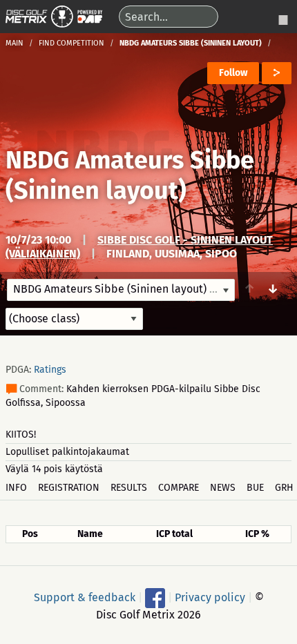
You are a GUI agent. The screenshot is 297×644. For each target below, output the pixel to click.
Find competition (71, 43)
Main (14, 43)
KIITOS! (21, 434)
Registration (68, 488)
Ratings (50, 369)
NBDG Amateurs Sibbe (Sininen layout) (130, 175)
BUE (255, 488)
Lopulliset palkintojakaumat (67, 452)
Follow (233, 73)
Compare (178, 488)
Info (16, 488)
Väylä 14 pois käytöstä (54, 469)
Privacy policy (210, 596)
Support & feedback (84, 596)
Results (129, 488)
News (223, 488)
